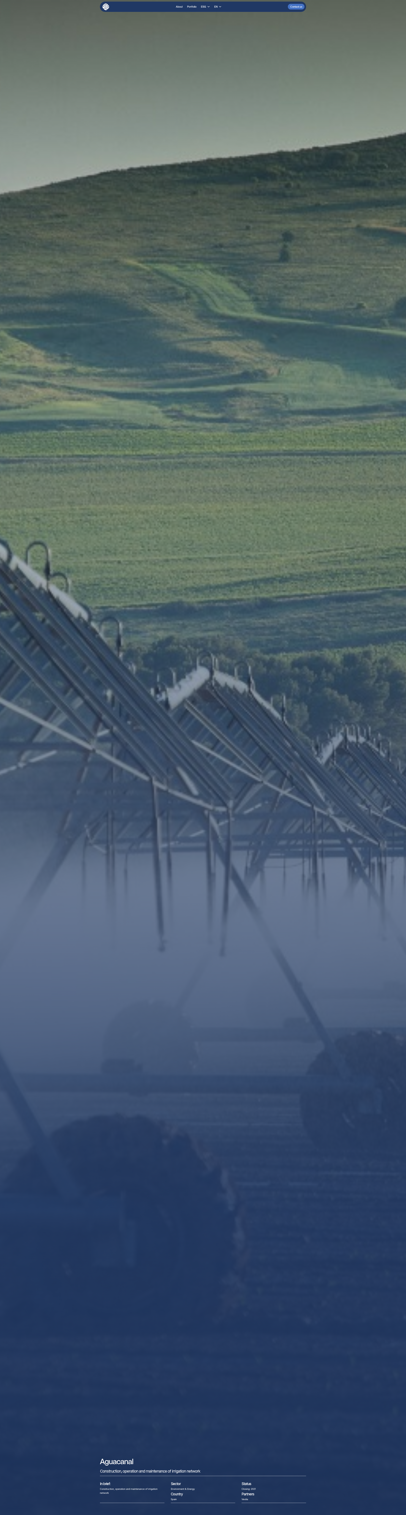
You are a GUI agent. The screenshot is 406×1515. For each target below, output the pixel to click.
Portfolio (191, 6)
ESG (203, 6)
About (179, 6)
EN (216, 6)
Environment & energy (183, 1488)
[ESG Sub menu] (208, 6)
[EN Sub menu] (220, 6)
